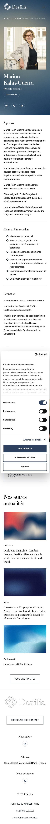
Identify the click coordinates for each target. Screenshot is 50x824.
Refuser (25, 466)
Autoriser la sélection (24, 457)
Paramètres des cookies (25, 818)
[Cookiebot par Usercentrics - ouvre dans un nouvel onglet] (35, 355)
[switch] (43, 411)
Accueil (7, 18)
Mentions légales (25, 811)
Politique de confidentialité (25, 804)
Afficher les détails (32, 440)
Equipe (18, 18)
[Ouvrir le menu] (43, 7)
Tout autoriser (25, 448)
